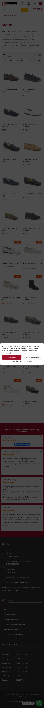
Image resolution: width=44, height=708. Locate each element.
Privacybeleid (27, 361)
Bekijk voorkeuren (32, 357)
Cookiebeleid (16, 361)
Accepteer (12, 357)
